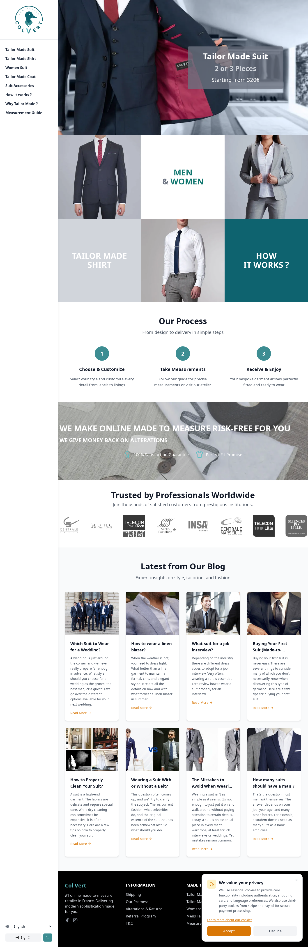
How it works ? (18, 94)
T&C (129, 923)
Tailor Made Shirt (20, 58)
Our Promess (137, 901)
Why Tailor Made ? (21, 103)
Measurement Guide (23, 112)
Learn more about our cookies (229, 920)
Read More (78, 713)
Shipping (133, 894)
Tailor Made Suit (19, 49)
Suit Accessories (19, 85)
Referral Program (141, 916)
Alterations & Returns (144, 908)
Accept (229, 931)
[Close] (296, 880)
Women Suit (16, 67)
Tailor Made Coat (20, 76)
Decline (275, 931)
